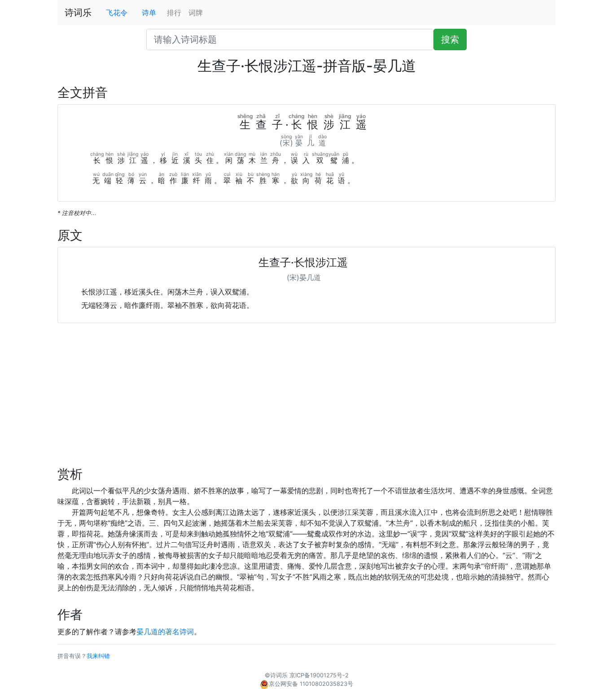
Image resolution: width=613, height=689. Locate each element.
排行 (174, 12)
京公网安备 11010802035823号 (311, 683)
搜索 (450, 39)
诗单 (149, 12)
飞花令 (116, 12)
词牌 (195, 12)
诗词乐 (78, 12)
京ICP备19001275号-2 (319, 675)
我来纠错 (98, 656)
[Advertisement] (306, 404)
